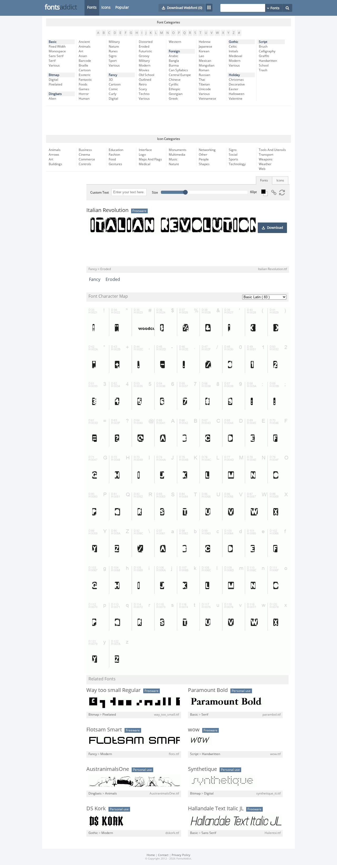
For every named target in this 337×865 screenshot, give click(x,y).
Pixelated (55, 84)
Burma (174, 65)
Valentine (235, 98)
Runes (113, 51)
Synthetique (202, 769)
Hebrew (204, 42)
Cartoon (85, 70)
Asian (83, 56)
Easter (233, 89)
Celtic (233, 46)
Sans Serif (56, 56)
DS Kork (96, 808)
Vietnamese (207, 98)
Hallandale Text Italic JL (216, 808)
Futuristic (145, 51)
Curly (112, 94)
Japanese (205, 46)
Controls (85, 164)
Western (175, 42)
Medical (144, 164)
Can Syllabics (178, 70)
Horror (84, 94)
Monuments (177, 150)
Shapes (204, 164)
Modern (144, 65)
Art (81, 51)
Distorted (145, 42)
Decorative (237, 84)
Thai (202, 80)
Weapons (265, 159)
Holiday (234, 75)
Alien (52, 98)
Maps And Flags (150, 159)
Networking (207, 150)
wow (194, 729)
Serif (52, 61)
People (204, 159)
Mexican (205, 61)
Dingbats (55, 94)
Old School (146, 75)
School (264, 65)
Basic (53, 42)
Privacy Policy (181, 855)
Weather (265, 164)
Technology (237, 164)
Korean (204, 51)
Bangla (174, 61)
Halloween (236, 94)
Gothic (233, 42)
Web (262, 169)
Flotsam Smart (104, 729)
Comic (113, 89)
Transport (266, 154)
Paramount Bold (208, 690)
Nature (114, 46)
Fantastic (85, 80)
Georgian (175, 94)
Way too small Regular (113, 690)
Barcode (85, 61)
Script (263, 42)
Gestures (115, 164)
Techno (144, 94)
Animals (85, 46)
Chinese (175, 80)
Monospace (57, 51)
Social (233, 154)
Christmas (236, 80)
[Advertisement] (168, 120)
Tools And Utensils (272, 150)
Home (151, 855)
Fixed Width (57, 46)
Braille (83, 65)
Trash (263, 70)
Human (84, 98)
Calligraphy (267, 51)
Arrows (54, 154)
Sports (233, 159)
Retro (143, 84)
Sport (113, 61)
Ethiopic (174, 89)
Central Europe (180, 75)
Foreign (174, 51)
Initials (233, 51)
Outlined (145, 80)
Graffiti (264, 56)
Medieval (235, 56)
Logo (142, 154)
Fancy (113, 75)
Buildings (55, 164)
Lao (201, 56)
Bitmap (54, 75)
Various (54, 65)
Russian (204, 75)
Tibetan (204, 84)
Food (112, 159)
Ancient (84, 42)
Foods (83, 84)
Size (155, 192)
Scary (143, 89)
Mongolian (206, 65)
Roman (204, 70)
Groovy (144, 56)
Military (114, 42)
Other (203, 154)
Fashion (114, 154)
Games (84, 89)
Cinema (84, 154)
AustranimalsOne (107, 769)
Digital (53, 80)
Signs (113, 56)
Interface (145, 150)
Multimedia (177, 154)
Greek (173, 98)
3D (111, 80)
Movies (144, 70)
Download (275, 228)
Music (173, 159)
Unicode (205, 89)
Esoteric (85, 75)
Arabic (173, 56)
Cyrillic (174, 84)
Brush (263, 46)
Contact (163, 855)
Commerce (87, 159)
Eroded (144, 46)
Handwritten (268, 61)
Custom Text (99, 192)
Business (85, 150)
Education (116, 150)
